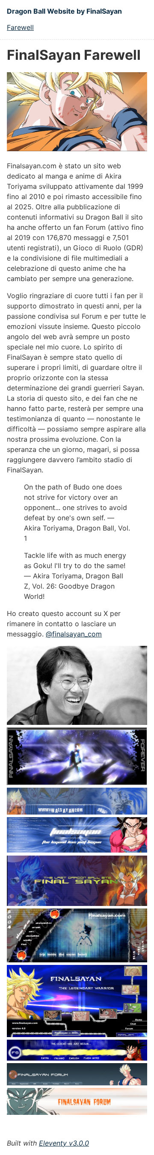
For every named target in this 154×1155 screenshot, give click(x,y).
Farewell (20, 27)
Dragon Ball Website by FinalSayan (64, 11)
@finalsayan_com (74, 634)
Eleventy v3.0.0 (64, 1143)
